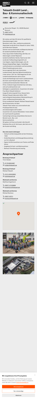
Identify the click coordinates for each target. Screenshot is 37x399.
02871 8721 (9, 32)
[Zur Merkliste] (29, 3)
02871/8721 (9, 196)
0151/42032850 (10, 174)
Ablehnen (18, 395)
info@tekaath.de (10, 34)
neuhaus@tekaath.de (11, 198)
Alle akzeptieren (18, 387)
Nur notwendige (18, 391)
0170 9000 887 (10, 163)
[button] (33, 3)
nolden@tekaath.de (11, 165)
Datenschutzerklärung (22, 382)
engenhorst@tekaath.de (12, 187)
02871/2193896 (10, 185)
